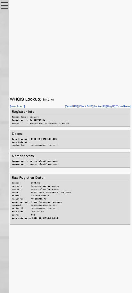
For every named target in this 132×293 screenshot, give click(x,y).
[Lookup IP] (99, 106)
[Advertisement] (70, 48)
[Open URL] (71, 106)
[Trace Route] (123, 106)
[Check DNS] (85, 106)
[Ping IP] (110, 106)
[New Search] (17, 106)
